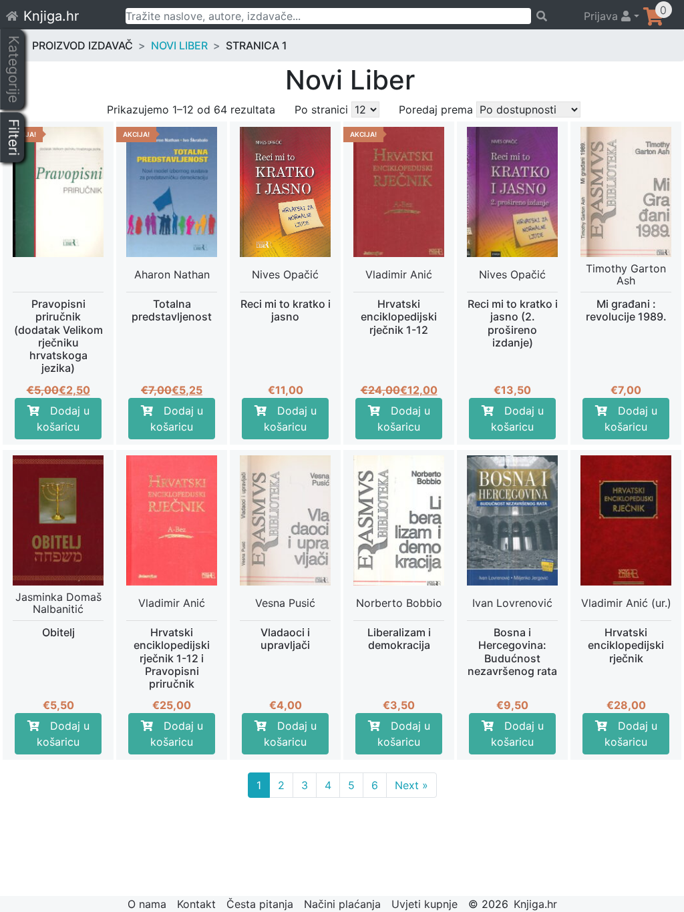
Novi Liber (179, 45)
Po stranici (321, 109)
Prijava (602, 16)
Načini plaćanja (342, 904)
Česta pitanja (259, 904)
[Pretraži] (551, 16)
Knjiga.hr (51, 16)
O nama (147, 904)
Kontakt (196, 904)
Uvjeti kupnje (424, 904)
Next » (411, 785)
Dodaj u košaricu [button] (63, 418)
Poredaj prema (436, 109)
